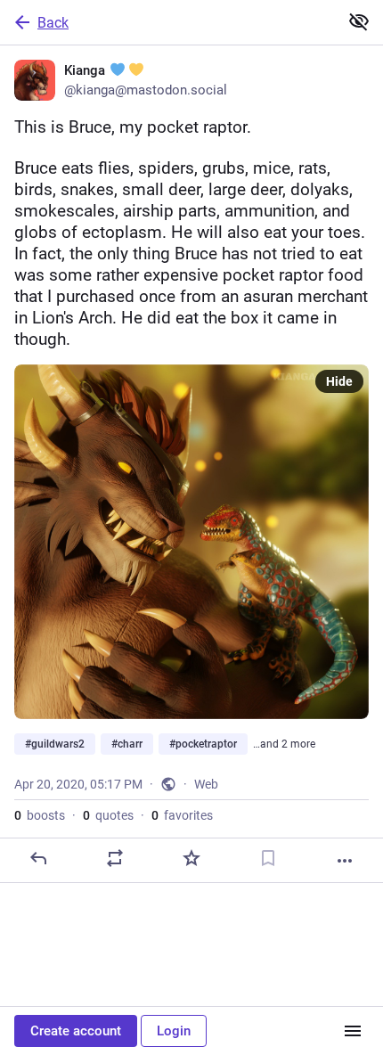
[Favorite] (191, 858)
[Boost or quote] (115, 858)
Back (53, 22)
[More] (344, 860)
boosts (39, 815)
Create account (75, 1031)
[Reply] (38, 858)
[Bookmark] (268, 858)
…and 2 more (284, 744)
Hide (339, 381)
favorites (182, 815)
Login (174, 1031)
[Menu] (353, 1031)
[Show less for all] (359, 21)
